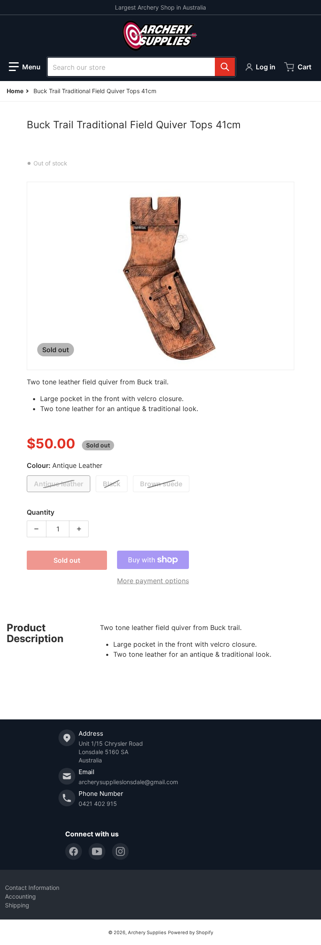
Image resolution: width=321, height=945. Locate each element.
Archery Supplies (147, 932)
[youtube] (97, 851)
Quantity (40, 512)
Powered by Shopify (190, 932)
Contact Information (32, 887)
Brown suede (161, 484)
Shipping (17, 905)
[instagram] (120, 851)
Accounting (20, 896)
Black (111, 484)
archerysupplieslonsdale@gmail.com (128, 781)
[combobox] (141, 67)
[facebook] (73, 851)
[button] (24, 67)
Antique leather (58, 484)
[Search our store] (225, 67)
